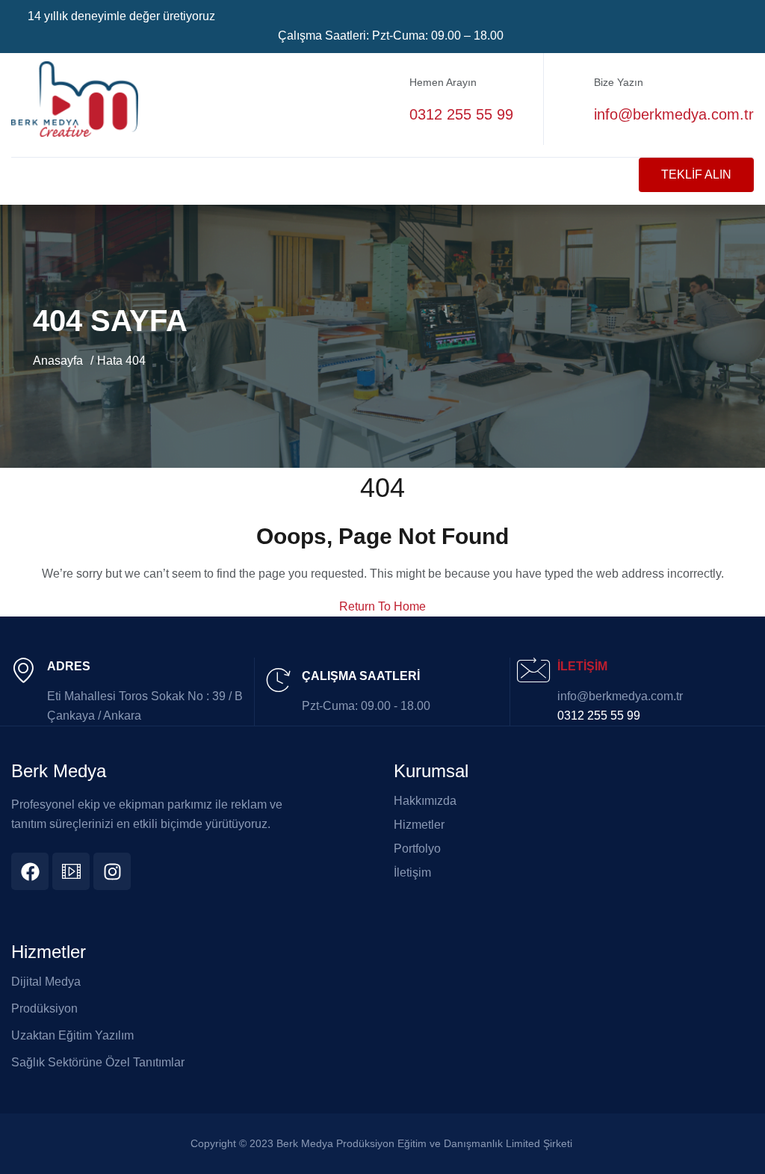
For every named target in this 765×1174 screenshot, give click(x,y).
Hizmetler (419, 825)
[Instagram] (112, 871)
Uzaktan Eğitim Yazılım (72, 1035)
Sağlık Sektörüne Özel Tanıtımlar (98, 1062)
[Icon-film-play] (71, 871)
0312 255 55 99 (461, 114)
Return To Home (382, 606)
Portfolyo (417, 849)
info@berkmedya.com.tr (674, 114)
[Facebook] (30, 871)
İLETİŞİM (582, 666)
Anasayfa (58, 360)
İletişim (412, 873)
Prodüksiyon (44, 1008)
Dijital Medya (46, 981)
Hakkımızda (425, 801)
